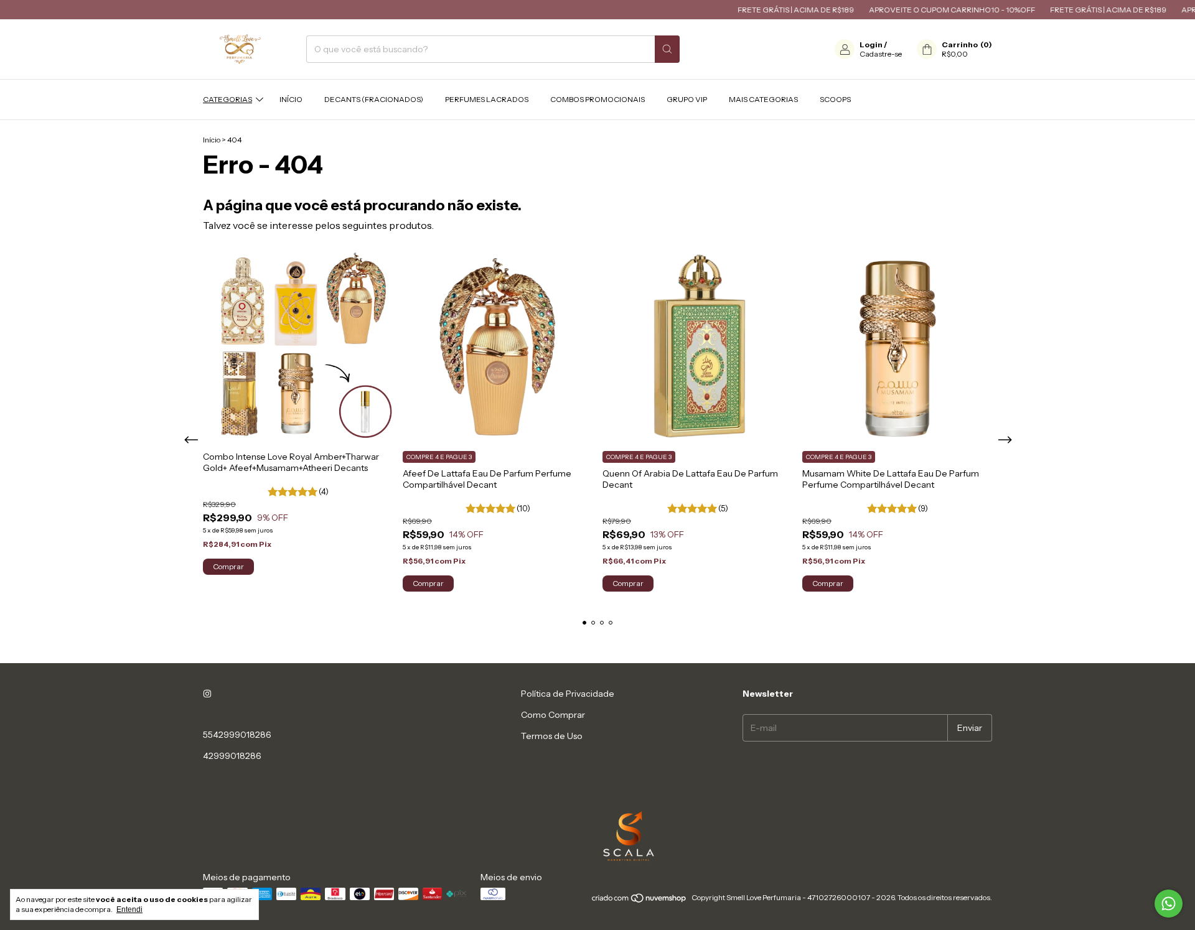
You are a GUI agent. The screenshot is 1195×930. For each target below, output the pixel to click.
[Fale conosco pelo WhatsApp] (1169, 904)
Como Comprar (553, 714)
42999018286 (232, 755)
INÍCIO (290, 99)
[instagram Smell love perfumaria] (207, 693)
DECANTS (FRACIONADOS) (373, 99)
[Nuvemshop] (639, 900)
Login (871, 44)
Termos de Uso (552, 736)
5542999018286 (237, 734)
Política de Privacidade (567, 693)
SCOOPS (835, 99)
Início (211, 139)
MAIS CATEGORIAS (763, 99)
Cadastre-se (881, 53)
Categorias (227, 99)
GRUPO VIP (687, 99)
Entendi (129, 909)
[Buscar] (667, 49)
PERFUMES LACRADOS (486, 99)
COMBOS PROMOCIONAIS (597, 99)
